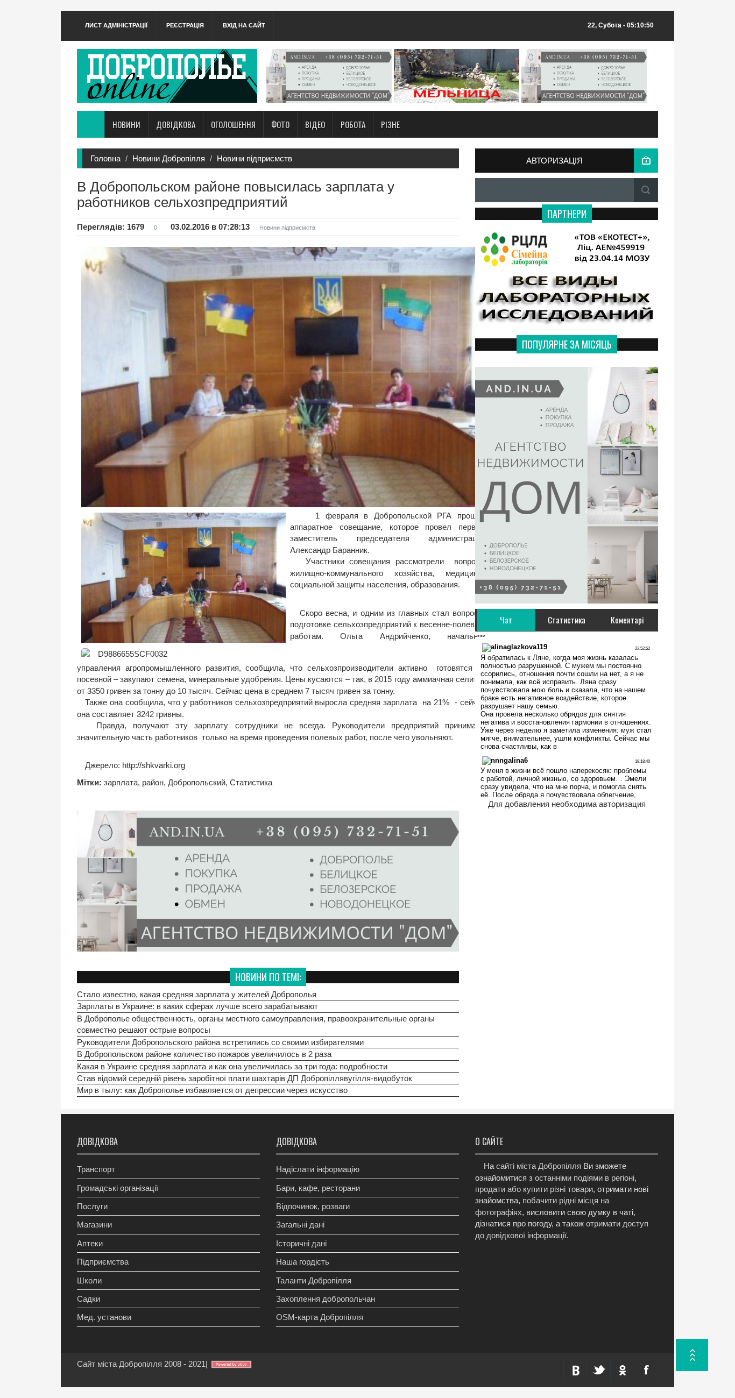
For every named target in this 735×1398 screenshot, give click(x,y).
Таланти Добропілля (313, 1280)
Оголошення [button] (233, 124)
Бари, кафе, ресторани (318, 1188)
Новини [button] (126, 124)
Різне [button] (390, 124)
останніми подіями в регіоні (584, 1177)
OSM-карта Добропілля (319, 1317)
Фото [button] (280, 124)
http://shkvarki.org (152, 765)
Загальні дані (300, 1224)
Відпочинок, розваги (313, 1206)
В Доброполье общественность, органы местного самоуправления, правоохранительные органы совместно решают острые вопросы (256, 1024)
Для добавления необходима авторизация (567, 803)
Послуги (92, 1206)
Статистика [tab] (566, 620)
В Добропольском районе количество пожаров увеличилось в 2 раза (204, 1054)
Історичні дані (301, 1243)
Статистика (251, 782)
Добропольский (196, 782)
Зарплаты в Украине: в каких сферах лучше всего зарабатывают (197, 1006)
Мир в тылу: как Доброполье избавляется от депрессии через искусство (212, 1090)
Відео (315, 124)
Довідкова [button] (175, 124)
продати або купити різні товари (534, 1189)
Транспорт (96, 1169)
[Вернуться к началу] (692, 1355)
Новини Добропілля (168, 158)
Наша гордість (302, 1261)
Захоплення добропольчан (325, 1298)
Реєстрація (185, 25)
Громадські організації (117, 1188)
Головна (105, 158)
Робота (353, 124)
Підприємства (103, 1261)
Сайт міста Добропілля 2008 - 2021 (141, 1363)
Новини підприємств (254, 158)
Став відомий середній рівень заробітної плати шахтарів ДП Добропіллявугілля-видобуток (244, 1078)
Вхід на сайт (244, 25)
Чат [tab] (506, 620)
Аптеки (90, 1243)
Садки (88, 1298)
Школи (89, 1280)
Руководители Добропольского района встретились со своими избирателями (220, 1042)
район (153, 782)
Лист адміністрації (116, 25)
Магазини (94, 1224)
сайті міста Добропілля (538, 1165)
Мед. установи (104, 1317)
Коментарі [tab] (627, 620)
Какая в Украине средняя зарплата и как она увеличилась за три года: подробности (232, 1066)
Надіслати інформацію (317, 1169)
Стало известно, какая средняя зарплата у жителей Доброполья (196, 994)
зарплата (121, 782)
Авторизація (554, 160)
